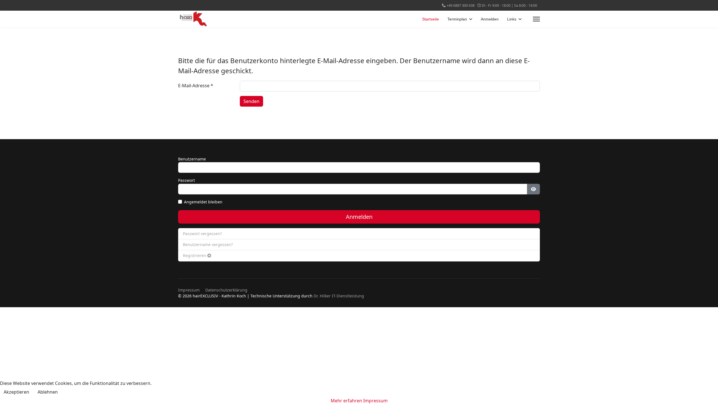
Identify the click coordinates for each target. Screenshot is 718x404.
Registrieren (195, 255)
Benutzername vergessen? (208, 244)
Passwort (186, 180)
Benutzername (192, 159)
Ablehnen (48, 392)
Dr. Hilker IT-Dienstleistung (339, 296)
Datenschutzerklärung (226, 290)
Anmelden (490, 19)
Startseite (430, 19)
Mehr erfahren (346, 401)
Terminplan (457, 19)
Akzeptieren (16, 392)
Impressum (189, 290)
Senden (251, 101)
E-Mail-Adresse (195, 85)
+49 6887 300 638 (461, 5)
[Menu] (536, 19)
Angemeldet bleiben (203, 202)
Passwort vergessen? (202, 233)
